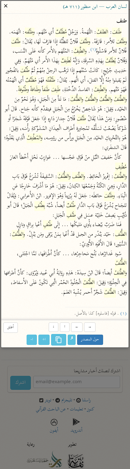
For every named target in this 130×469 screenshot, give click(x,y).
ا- (32, 339)
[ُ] (72, 340)
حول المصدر (90, 339)
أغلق (10, 327)
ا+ (44, 339)
